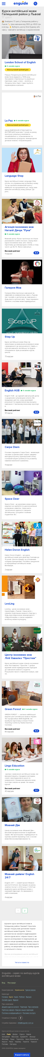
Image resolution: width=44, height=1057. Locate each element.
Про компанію (33, 1007)
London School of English (20, 62)
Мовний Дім (12, 825)
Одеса (21, 1034)
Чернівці (18, 1042)
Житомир (5, 1039)
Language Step (14, 176)
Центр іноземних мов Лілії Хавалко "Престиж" (20, 656)
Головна (5, 997)
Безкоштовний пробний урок (17, 70)
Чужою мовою (30, 990)
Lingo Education (14, 765)
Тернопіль (20, 1039)
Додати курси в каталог (10, 1007)
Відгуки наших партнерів (24, 1010)
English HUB (12, 390)
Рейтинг (22, 997)
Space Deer (12, 499)
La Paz (9, 120)
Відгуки (28, 997)
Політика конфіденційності (12, 1013)
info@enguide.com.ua (25, 1023)
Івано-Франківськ (32, 1039)
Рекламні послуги (29, 1013)
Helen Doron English (17, 550)
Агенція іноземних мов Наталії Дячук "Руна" (19, 228)
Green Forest (13, 709)
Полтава (5, 1044)
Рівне (11, 1042)
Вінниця (32, 1037)
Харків (28, 1034)
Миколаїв (15, 1037)
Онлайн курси (7, 1000)
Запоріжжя (6, 1037)
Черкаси (34, 1042)
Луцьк (12, 1039)
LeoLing (9, 603)
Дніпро (15, 1034)
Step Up (10, 336)
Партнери (23, 1007)
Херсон (4, 1042)
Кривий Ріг (24, 1037)
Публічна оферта (8, 1010)
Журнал (15, 1000)
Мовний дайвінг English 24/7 (19, 876)
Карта (16, 997)
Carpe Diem (12, 447)
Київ (3, 1034)
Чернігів (26, 1042)
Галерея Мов (13, 287)
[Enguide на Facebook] (21, 1018)
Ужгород (13, 1044)
